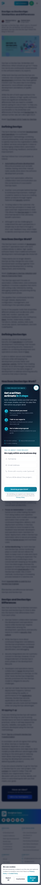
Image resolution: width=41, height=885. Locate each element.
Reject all (8, 879)
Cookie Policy (13, 873)
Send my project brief (20, 489)
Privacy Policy (20, 497)
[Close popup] (36, 388)
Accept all (33, 879)
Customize (20, 879)
